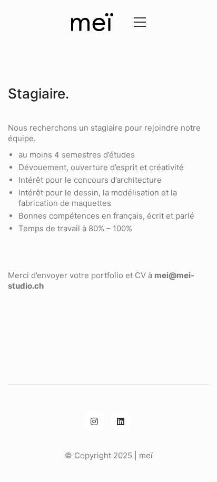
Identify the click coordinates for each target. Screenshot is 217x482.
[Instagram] (94, 421)
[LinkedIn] (120, 421)
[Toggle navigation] (137, 22)
